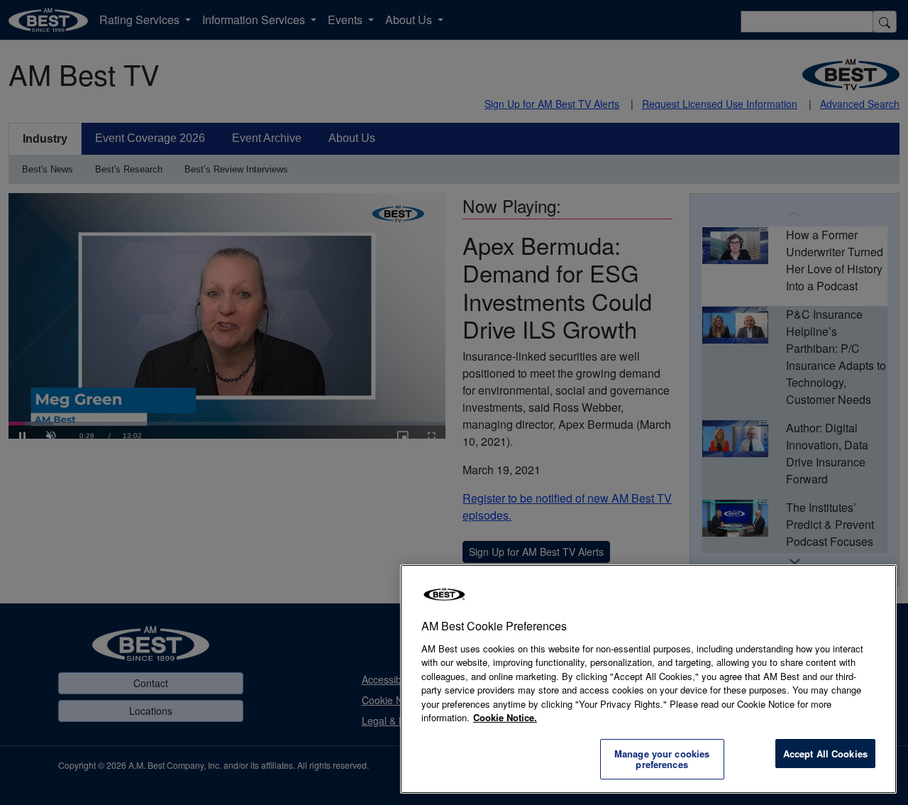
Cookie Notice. (505, 717)
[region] (648, 679)
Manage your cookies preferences (661, 759)
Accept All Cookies (825, 753)
